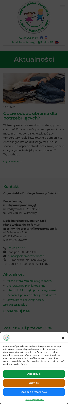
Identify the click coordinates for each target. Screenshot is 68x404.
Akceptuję (34, 373)
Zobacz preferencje (34, 391)
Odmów (34, 382)
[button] (63, 337)
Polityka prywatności (35, 399)
